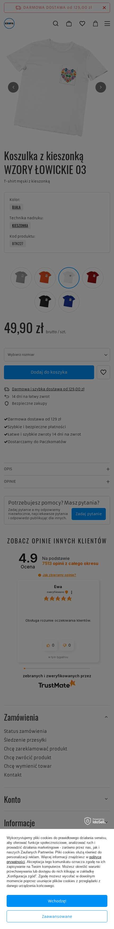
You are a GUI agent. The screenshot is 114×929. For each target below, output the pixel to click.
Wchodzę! (57, 901)
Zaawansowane (57, 916)
